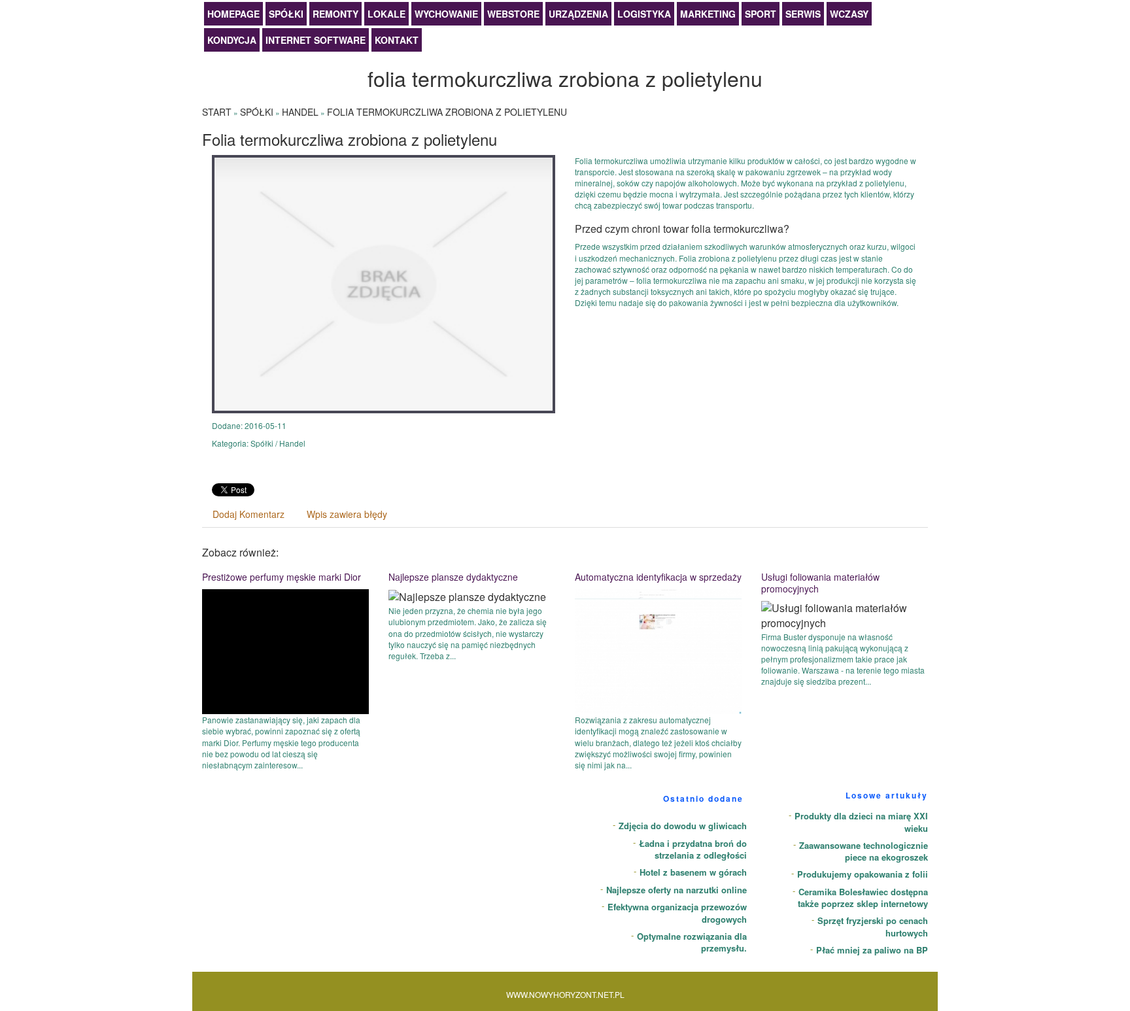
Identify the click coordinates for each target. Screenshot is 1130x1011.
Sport (760, 13)
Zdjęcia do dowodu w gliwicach (683, 825)
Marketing (708, 13)
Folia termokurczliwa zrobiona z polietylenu (447, 111)
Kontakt (397, 39)
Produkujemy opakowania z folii (862, 874)
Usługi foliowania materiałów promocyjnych (820, 582)
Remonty (335, 13)
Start (216, 111)
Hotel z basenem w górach (693, 872)
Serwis (803, 13)
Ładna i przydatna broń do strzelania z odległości (693, 849)
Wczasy (849, 13)
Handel (300, 111)
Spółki (286, 13)
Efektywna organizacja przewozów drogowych (677, 912)
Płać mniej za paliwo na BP (872, 950)
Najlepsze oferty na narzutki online (676, 889)
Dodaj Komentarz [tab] (248, 514)
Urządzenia (578, 13)
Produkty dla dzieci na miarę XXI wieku (861, 822)
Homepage (233, 13)
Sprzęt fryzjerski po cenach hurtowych (872, 926)
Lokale (386, 13)
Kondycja (231, 39)
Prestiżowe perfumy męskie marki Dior (281, 576)
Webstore (513, 13)
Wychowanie (446, 13)
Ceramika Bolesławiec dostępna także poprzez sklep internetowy (863, 897)
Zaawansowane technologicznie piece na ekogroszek (863, 851)
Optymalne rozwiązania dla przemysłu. (692, 942)
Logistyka (644, 13)
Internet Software (315, 39)
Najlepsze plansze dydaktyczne (453, 576)
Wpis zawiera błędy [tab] (347, 514)
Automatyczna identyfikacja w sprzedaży (658, 576)
